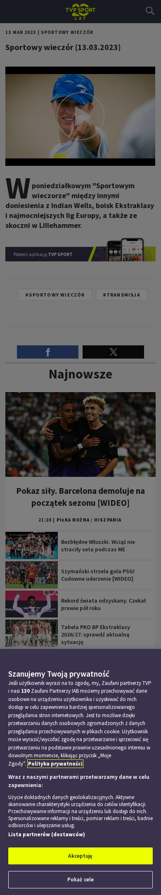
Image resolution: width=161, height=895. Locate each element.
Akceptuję (80, 855)
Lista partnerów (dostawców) (46, 834)
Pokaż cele (80, 879)
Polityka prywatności (55, 763)
